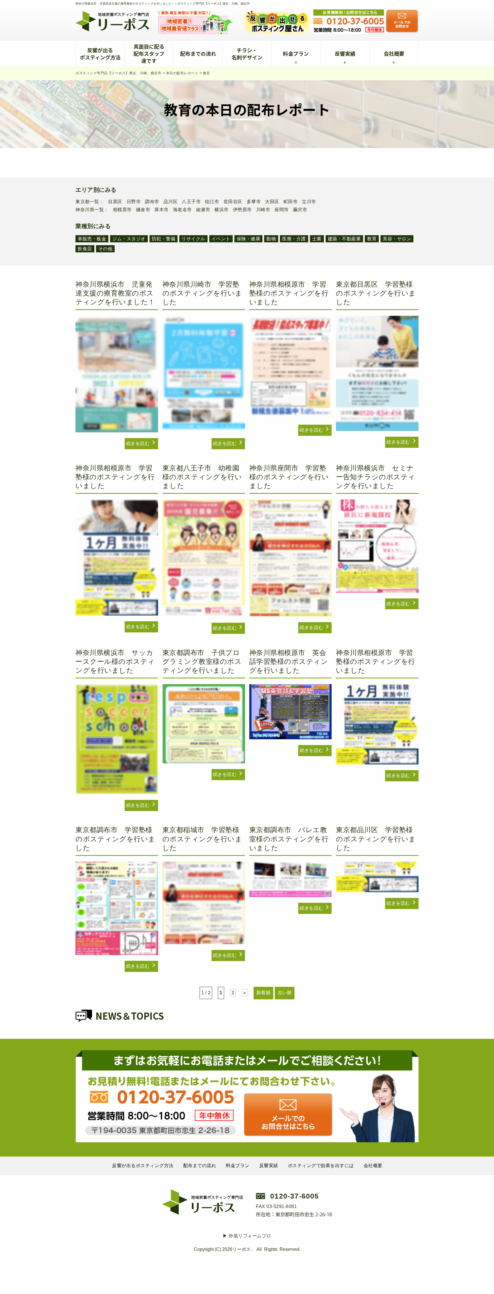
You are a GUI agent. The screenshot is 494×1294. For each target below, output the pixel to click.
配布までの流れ (198, 53)
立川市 (309, 201)
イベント (221, 238)
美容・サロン (397, 238)
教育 (372, 238)
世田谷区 (233, 201)
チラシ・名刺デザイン (247, 53)
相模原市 (122, 209)
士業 (317, 238)
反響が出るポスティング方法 (100, 53)
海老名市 (182, 209)
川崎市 (263, 209)
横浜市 (221, 209)
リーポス (241, 1249)
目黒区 (115, 201)
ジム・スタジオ (129, 238)
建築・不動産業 (344, 238)
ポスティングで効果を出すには (321, 1165)
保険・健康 (248, 238)
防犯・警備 (164, 238)
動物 (271, 238)
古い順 (285, 992)
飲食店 (85, 248)
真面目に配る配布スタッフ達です (149, 53)
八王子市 (191, 201)
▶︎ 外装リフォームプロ (247, 1235)
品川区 (171, 201)
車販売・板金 (92, 238)
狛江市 (212, 201)
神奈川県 (84, 209)
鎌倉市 (143, 209)
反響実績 (345, 53)
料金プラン (296, 53)
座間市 (281, 209)
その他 (105, 248)
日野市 (134, 201)
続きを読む (138, 443)
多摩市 (254, 201)
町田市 (291, 201)
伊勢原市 (242, 209)
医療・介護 (294, 238)
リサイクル (193, 238)
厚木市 (161, 209)
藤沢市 (300, 209)
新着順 (263, 992)
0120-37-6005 (294, 1196)
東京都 (82, 201)
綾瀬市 (203, 209)
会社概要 (394, 53)
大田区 (272, 201)
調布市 (152, 201)
